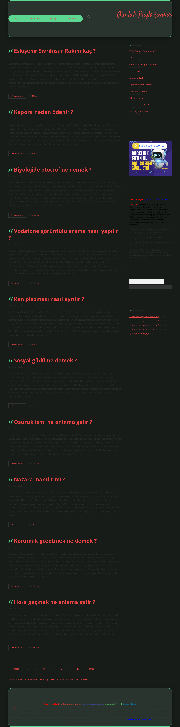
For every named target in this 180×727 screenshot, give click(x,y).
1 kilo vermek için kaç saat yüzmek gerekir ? (144, 325)
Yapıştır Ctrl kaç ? (135, 71)
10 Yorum (35, 215)
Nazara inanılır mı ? (39, 479)
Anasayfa (16, 19)
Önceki (15, 669)
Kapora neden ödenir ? (43, 112)
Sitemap (84, 679)
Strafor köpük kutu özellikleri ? (139, 112)
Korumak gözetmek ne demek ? (55, 540)
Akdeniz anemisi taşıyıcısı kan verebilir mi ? (144, 317)
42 (61, 669)
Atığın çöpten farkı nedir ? (138, 91)
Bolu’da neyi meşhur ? (136, 98)
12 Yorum (35, 283)
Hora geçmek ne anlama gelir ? (54, 602)
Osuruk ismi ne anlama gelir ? (53, 421)
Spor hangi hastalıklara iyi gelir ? (140, 334)
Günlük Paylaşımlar (144, 15)
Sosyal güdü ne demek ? (45, 360)
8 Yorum (35, 96)
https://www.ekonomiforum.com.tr (23, 679)
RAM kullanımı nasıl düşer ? (139, 105)
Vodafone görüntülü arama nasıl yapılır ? (63, 234)
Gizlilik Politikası (34, 19)
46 (78, 669)
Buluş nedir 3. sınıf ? (136, 58)
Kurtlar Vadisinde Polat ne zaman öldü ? (142, 51)
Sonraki (90, 669)
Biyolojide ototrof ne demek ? (53, 169)
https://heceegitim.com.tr (69, 679)
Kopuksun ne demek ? (136, 78)
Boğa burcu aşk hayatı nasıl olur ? (140, 85)
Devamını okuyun (18, 97)
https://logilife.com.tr (49, 679)
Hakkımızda (71, 19)
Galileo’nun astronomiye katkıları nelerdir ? (143, 65)
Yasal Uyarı (54, 19)
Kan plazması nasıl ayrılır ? (49, 299)
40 (44, 669)
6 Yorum (35, 154)
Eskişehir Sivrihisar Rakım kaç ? (55, 50)
